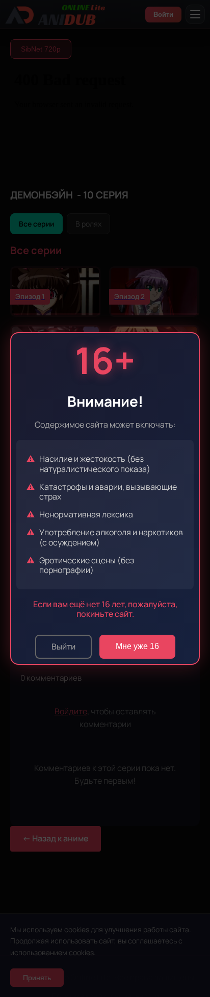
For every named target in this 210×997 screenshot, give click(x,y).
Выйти (63, 646)
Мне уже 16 (137, 646)
